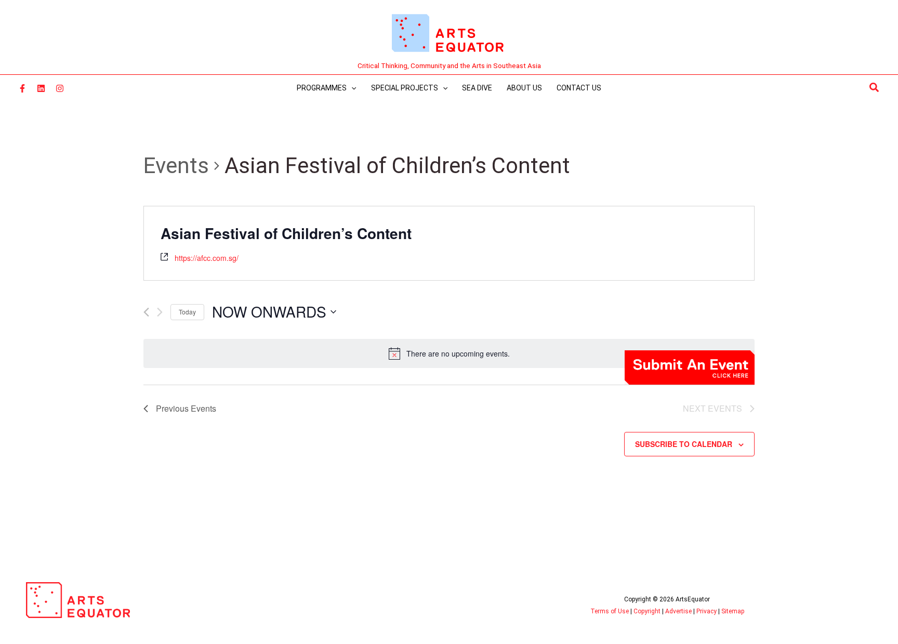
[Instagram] (60, 88)
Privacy (706, 611)
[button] (874, 88)
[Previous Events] (146, 312)
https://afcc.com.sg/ (207, 258)
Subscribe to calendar (683, 444)
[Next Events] (160, 312)
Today (187, 311)
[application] (351, 88)
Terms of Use (609, 611)
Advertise (678, 611)
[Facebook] (22, 88)
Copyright (647, 611)
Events (176, 165)
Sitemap (732, 611)
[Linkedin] (41, 88)
